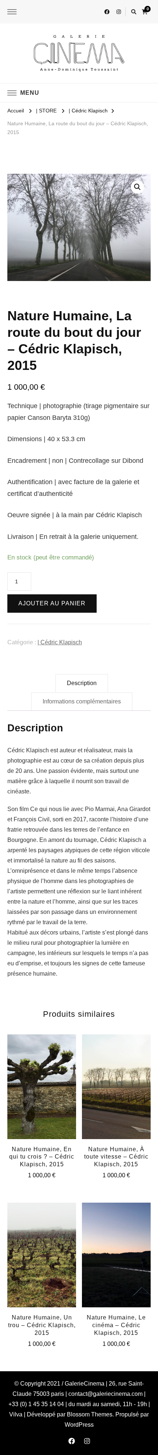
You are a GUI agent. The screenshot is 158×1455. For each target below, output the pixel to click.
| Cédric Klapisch (59, 642)
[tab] (81, 683)
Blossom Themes (89, 1414)
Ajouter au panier (52, 603)
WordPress (79, 1425)
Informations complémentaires (82, 701)
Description (82, 683)
